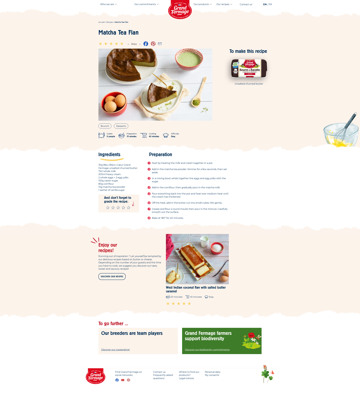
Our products (201, 4)
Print (134, 44)
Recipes (109, 22)
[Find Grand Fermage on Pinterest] (128, 380)
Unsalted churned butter (249, 83)
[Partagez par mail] (160, 43)
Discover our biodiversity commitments (207, 349)
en (265, 4)
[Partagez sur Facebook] (145, 44)
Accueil (101, 22)
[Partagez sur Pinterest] (153, 44)
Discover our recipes (112, 276)
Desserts (121, 126)
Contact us (246, 4)
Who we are (107, 4)
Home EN (180, 9)
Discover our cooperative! (115, 349)
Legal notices (186, 378)
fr (270, 4)
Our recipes (223, 4)
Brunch (105, 126)
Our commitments (145, 4)
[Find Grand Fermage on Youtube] (123, 380)
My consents (212, 375)
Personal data (212, 372)
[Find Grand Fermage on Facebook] (117, 380)
